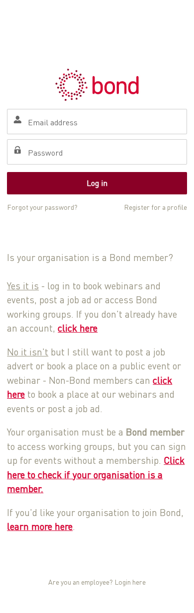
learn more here (40, 526)
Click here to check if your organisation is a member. (96, 474)
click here (77, 328)
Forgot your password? (42, 207)
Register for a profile (155, 207)
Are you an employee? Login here (97, 582)
